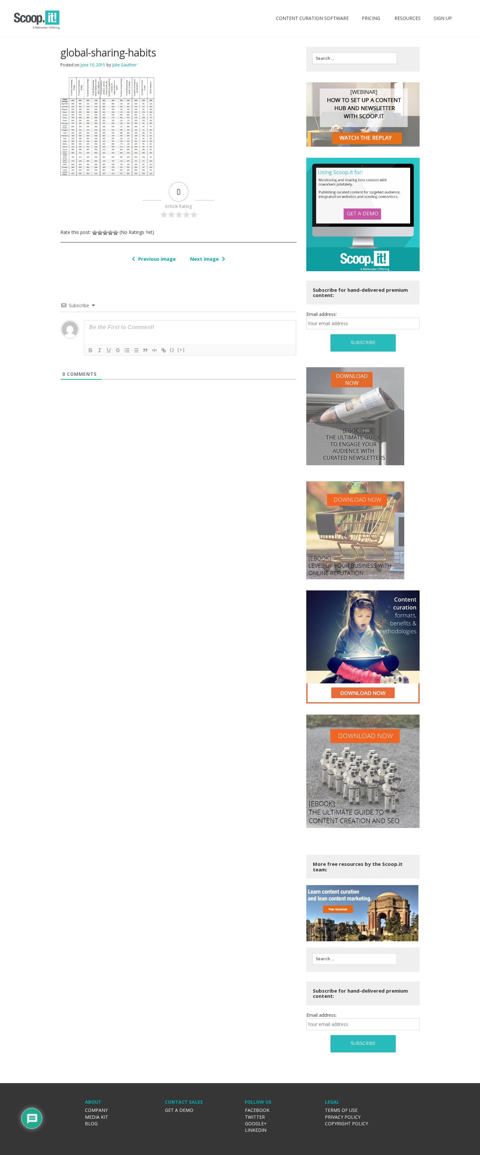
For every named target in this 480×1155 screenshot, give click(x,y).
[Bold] (90, 350)
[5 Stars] (115, 232)
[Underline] (108, 350)
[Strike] (117, 350)
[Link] (163, 350)
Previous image (157, 259)
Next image (204, 259)
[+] (181, 349)
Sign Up (443, 18)
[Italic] (99, 350)
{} (172, 349)
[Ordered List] (127, 350)
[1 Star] (94, 232)
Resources (407, 18)
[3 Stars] (105, 232)
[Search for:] (354, 58)
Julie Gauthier (124, 65)
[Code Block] (154, 350)
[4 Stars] (110, 232)
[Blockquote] (145, 350)
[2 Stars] (100, 232)
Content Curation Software (312, 18)
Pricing (371, 18)
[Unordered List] (136, 350)
